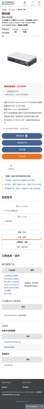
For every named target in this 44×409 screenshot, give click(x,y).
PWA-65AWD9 (9, 347)
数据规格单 (20, 136)
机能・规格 (22, 237)
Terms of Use (27, 382)
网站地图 (25, 387)
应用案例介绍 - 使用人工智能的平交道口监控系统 (22, 188)
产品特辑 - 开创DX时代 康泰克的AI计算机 (19, 180)
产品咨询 (22, 156)
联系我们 (4, 387)
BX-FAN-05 (8, 365)
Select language (31, 406)
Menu (39, 5)
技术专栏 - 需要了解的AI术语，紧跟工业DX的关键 (22, 184)
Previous (3, 59)
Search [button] (33, 4)
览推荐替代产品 (12, 91)
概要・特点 (22, 232)
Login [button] (26, 4)
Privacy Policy (6, 382)
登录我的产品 (22, 143)
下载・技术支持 (22, 247)
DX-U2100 (8, 293)
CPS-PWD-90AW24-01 (12, 342)
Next (40, 59)
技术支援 (22, 149)
